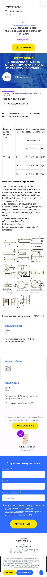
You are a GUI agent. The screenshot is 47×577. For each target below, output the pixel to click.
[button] (25, 426)
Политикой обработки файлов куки (26, 567)
